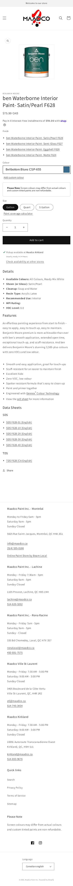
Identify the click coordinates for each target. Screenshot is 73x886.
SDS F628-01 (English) (19, 422)
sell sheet (22, 399)
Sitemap (11, 803)
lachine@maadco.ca (19, 599)
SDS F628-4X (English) (19, 445)
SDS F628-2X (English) (19, 433)
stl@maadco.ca (16, 701)
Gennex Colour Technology (42, 393)
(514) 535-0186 (15, 548)
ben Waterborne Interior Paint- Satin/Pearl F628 (34, 138)
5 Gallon (44, 207)
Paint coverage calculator (18, 213)
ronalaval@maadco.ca (20, 647)
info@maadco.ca (17, 543)
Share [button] (10, 470)
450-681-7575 (15, 652)
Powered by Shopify (46, 880)
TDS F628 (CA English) (19, 460)
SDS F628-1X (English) (19, 428)
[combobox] (36, 170)
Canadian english (35, 866)
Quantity (7, 220)
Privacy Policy (15, 787)
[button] (4, 18)
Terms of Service (16, 795)
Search (11, 779)
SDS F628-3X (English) (19, 439)
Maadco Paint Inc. (31, 880)
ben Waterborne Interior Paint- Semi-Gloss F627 (34, 143)
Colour (6, 162)
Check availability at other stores (25, 261)
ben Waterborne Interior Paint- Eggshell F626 (33, 149)
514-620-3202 (15, 604)
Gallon (10, 207)
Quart (27, 207)
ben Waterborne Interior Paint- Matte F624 (31, 155)
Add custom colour (14, 177)
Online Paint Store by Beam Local (27, 555)
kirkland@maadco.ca (20, 754)
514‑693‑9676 (15, 759)
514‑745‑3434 (15, 705)
